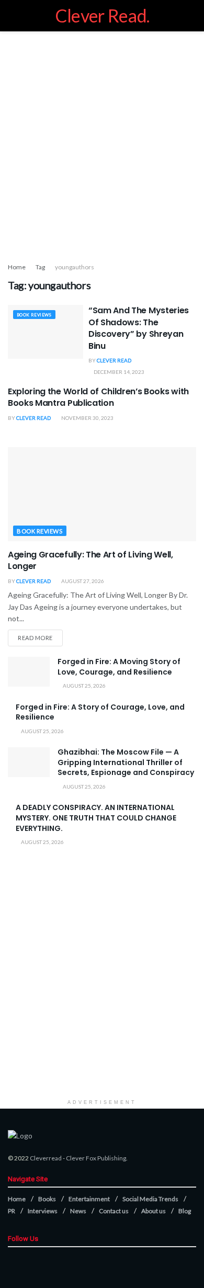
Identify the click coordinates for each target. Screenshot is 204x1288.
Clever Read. (102, 16)
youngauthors (74, 267)
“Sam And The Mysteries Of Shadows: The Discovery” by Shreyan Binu (138, 327)
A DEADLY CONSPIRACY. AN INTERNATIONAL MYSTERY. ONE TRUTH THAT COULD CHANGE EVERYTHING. (96, 817)
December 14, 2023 (118, 372)
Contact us (114, 1211)
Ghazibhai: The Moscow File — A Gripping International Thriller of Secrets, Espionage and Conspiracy (126, 762)
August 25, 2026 (84, 685)
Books (47, 1199)
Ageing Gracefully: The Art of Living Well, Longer (90, 560)
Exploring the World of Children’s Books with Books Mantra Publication (98, 397)
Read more (35, 637)
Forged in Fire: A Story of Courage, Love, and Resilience (100, 712)
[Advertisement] (102, 144)
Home (17, 267)
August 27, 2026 (82, 581)
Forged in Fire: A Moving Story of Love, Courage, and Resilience (119, 666)
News (78, 1211)
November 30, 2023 (87, 418)
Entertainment (89, 1199)
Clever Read (114, 360)
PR (11, 1211)
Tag (40, 267)
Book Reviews (34, 314)
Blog (184, 1211)
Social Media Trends (150, 1199)
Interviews (43, 1211)
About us (153, 1211)
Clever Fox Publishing (96, 1158)
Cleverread (46, 1158)
